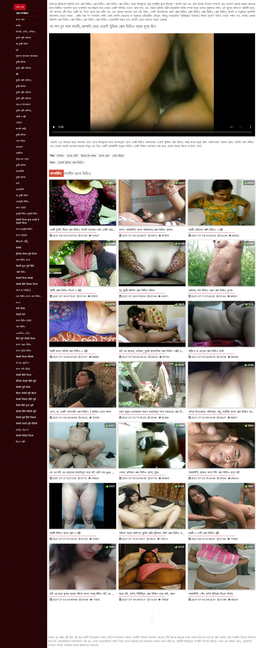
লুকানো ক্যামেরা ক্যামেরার (27, 55)
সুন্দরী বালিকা (21, 61)
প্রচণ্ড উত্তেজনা (23, 104)
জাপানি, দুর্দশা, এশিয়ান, (26, 31)
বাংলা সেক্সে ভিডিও (23, 344)
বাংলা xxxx (21, 235)
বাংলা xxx (21, 207)
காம (18, 302)
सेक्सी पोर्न (20, 314)
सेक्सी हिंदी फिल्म (23, 374)
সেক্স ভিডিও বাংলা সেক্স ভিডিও (28, 296)
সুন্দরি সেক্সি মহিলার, (24, 80)
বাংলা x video (23, 290)
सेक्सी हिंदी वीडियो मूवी (26, 411)
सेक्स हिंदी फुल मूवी (24, 405)
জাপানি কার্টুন (21, 128)
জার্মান (18, 25)
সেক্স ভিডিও (20, 326)
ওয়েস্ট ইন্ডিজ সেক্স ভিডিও (71, 162)
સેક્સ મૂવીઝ (22, 362)
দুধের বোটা (72, 156)
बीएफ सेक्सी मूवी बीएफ (26, 393)
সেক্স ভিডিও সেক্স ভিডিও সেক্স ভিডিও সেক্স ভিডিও (201, 12)
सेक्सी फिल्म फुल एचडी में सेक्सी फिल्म (27, 221)
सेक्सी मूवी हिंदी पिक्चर (26, 417)
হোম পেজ (20, 6)
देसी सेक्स (20, 308)
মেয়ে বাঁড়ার (20, 140)
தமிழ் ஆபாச (22, 429)
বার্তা (17, 183)
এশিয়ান (19, 122)
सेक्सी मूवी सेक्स (23, 386)
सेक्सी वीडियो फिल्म (24, 435)
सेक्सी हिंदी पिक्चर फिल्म (27, 284)
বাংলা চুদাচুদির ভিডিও (24, 229)
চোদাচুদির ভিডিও (22, 201)
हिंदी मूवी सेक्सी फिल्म (25, 338)
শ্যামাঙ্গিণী (20, 171)
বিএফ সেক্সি (20, 441)
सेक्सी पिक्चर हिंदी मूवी (26, 399)
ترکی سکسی (23, 332)
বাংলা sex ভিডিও (23, 350)
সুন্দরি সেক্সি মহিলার (23, 37)
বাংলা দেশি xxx (23, 368)
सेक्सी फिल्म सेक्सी (24, 277)
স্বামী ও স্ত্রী (21, 116)
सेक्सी (18, 247)
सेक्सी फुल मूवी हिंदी (25, 265)
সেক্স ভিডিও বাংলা (23, 259)
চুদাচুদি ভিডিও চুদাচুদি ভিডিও (27, 213)
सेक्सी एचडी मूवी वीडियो (26, 423)
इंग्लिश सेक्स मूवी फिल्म (26, 253)
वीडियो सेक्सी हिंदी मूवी (26, 380)
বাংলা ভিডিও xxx (23, 320)
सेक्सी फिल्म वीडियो (24, 356)
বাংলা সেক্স (20, 19)
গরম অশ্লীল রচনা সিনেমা (160, 4)
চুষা (17, 49)
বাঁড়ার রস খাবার (22, 158)
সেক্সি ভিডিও (21, 271)
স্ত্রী (17, 74)
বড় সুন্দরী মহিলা (22, 43)
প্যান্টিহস (19, 152)
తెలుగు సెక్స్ (22, 241)
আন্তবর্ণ (19, 146)
